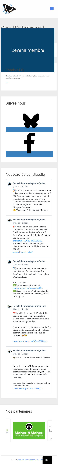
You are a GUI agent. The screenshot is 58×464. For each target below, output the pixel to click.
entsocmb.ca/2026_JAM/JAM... (27, 241)
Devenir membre (27, 50)
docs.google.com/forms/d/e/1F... (28, 288)
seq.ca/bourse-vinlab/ (23, 252)
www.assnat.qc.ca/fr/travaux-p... (28, 388)
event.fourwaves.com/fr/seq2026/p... (30, 341)
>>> (7, 82)
